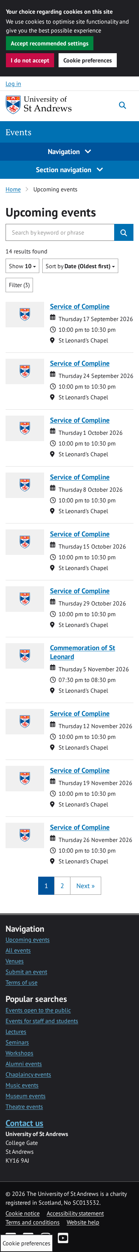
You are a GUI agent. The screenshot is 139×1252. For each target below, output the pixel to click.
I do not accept (30, 60)
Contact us (24, 1123)
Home (13, 189)
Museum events (26, 1095)
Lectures (16, 1031)
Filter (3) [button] (19, 285)
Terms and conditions (33, 1222)
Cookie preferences (87, 60)
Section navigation (64, 169)
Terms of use (21, 982)
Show (20, 266)
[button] (85, 886)
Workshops (19, 1053)
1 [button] (46, 885)
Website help (83, 1222)
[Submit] (123, 232)
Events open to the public (38, 1010)
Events (19, 132)
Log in (13, 83)
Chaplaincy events (28, 1074)
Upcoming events (28, 939)
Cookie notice (23, 1213)
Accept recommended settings (50, 43)
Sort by (78, 266)
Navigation (65, 151)
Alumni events (24, 1063)
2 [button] (62, 885)
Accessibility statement (75, 1213)
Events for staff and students (42, 1020)
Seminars (17, 1042)
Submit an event (26, 971)
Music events (22, 1085)
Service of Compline (80, 306)
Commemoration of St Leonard (82, 652)
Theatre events (24, 1106)
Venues (15, 961)
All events (18, 950)
